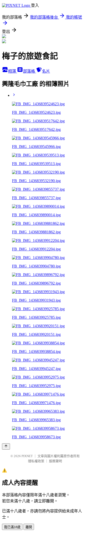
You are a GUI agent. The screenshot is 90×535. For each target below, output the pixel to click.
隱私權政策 (36, 461)
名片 (46, 71)
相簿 (12, 71)
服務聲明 (55, 461)
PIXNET (27, 456)
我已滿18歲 (12, 527)
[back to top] (6, 446)
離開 (29, 527)
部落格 (29, 71)
